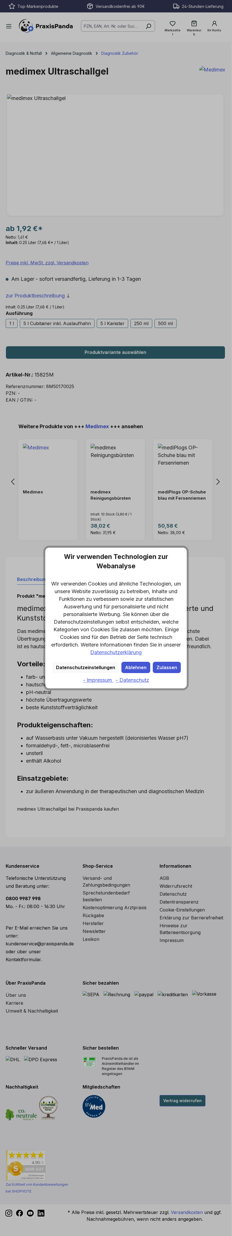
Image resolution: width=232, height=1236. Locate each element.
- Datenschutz (132, 680)
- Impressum (98, 680)
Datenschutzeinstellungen (85, 667)
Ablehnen (136, 667)
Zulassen (166, 667)
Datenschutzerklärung (116, 652)
